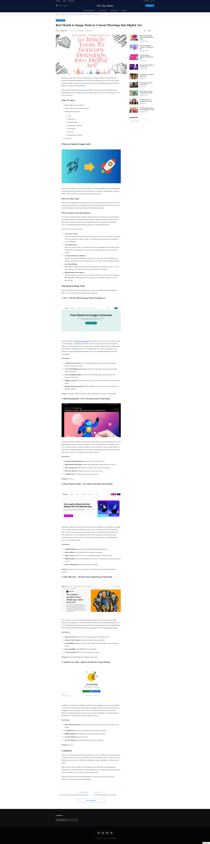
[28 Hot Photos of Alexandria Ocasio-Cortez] (134, 76)
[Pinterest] (50, 93)
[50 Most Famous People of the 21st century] (134, 85)
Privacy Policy (71, 1)
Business (114, 10)
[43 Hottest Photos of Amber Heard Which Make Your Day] (134, 110)
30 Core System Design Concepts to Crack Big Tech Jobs (146, 47)
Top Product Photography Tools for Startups (105, 795)
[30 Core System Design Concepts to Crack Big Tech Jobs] (134, 47)
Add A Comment (91, 800)
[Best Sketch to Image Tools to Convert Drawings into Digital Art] (91, 54)
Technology (102, 10)
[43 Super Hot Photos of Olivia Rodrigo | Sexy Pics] (134, 101)
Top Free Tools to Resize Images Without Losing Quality (73, 795)
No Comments (80, 30)
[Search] (153, 1)
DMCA (64, 1)
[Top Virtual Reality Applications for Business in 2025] (134, 57)
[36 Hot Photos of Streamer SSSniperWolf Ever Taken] (134, 93)
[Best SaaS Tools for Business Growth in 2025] (134, 67)
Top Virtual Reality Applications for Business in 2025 (146, 56)
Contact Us (58, 1)
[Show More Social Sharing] (153, 30)
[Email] (50, 96)
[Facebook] (50, 81)
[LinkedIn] (50, 89)
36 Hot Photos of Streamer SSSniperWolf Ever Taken (146, 92)
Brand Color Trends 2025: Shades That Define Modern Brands (146, 37)
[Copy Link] (50, 100)
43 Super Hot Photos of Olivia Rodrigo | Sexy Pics (146, 100)
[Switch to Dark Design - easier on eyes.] (151, 1)
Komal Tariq (64, 30)
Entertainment (89, 10)
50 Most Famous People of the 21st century (146, 83)
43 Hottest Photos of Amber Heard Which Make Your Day (147, 108)
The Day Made (105, 5)
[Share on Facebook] (144, 30)
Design (124, 10)
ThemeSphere (113, 838)
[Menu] (57, 5)
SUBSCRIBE (150, 5)
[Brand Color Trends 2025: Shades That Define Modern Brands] (134, 37)
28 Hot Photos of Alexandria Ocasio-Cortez (146, 75)
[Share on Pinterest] (149, 30)
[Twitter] (50, 85)
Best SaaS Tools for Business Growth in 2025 (146, 66)
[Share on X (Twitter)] (147, 30)
